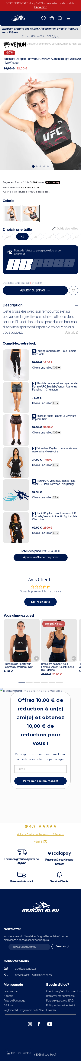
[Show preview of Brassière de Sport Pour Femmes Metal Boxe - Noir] (36, 658)
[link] (40, 259)
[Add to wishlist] (73, 290)
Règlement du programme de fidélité (24, 1010)
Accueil (7, 43)
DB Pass (8, 1005)
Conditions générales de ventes (63, 991)
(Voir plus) (71, 332)
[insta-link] (28, 1024)
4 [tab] (44, 166)
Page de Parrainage (14, 1000)
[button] (68, 18)
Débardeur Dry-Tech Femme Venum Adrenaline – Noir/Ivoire (54, 450)
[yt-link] (47, 1024)
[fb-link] (37, 1024)
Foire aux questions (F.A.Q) (60, 1000)
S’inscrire (9, 996)
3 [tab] (40, 166)
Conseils (51, 1010)
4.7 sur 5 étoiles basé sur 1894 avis (40, 834)
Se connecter (11, 991)
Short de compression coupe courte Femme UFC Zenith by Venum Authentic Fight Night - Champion (55, 386)
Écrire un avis (40, 602)
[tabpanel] (40, 121)
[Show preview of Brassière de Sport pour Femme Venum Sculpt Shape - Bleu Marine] (74, 658)
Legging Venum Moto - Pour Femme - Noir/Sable (55, 352)
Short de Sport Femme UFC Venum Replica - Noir (54, 417)
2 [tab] (36, 166)
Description (13, 305)
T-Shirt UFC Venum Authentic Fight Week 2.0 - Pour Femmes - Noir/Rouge (54, 482)
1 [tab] (33, 166)
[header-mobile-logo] (18, 20)
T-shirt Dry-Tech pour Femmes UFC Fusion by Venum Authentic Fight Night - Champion (54, 516)
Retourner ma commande (60, 996)
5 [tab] (48, 166)
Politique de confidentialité (60, 1005)
